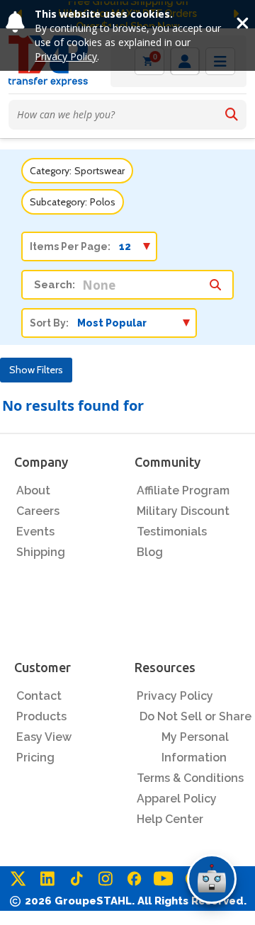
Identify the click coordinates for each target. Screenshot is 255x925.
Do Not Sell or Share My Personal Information (195, 737)
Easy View (44, 737)
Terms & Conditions (190, 778)
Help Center (170, 819)
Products (41, 716)
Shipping (40, 552)
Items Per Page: (70, 246)
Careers (38, 511)
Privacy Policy (66, 56)
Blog (150, 552)
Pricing (35, 757)
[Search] (231, 115)
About (33, 490)
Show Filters (36, 369)
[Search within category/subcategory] (215, 281)
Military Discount (183, 511)
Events (35, 531)
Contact (39, 696)
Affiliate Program (183, 490)
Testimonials (172, 531)
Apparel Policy (177, 798)
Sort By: (49, 323)
